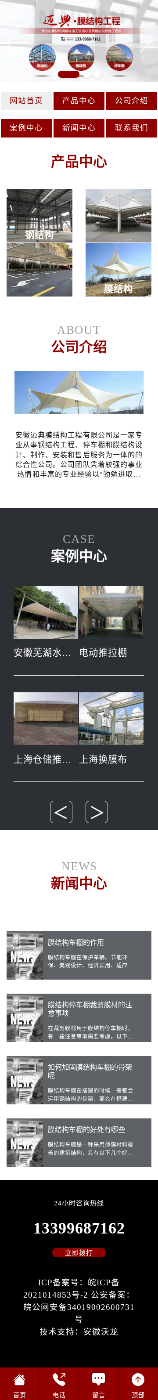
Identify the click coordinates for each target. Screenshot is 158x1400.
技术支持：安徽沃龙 (79, 1331)
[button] (146, 43)
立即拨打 (79, 1252)
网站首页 (26, 100)
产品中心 (79, 100)
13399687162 (79, 1228)
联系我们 (131, 127)
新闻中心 (79, 127)
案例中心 (26, 127)
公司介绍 (131, 100)
